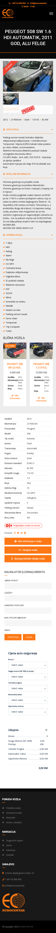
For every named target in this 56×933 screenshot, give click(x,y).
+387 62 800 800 (18, 3)
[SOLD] (44, 351)
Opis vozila (12, 129)
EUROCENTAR (26, 926)
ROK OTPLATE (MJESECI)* (15, 617)
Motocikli (10, 817)
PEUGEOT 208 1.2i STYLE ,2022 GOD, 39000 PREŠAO (44, 365)
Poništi (29, 637)
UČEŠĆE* (8, 592)
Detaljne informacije (18, 174)
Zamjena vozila (29, 550)
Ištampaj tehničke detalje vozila (29, 558)
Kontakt (10, 854)
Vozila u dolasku (14, 822)
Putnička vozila (13, 808)
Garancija (10, 850)
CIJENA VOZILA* (11, 580)
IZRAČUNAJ (13, 637)
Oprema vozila (14, 235)
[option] (28, 76)
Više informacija (18, 398)
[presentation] (7, 373)
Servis (9, 845)
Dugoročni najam (14, 840)
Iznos (7, 630)
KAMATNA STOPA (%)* (14, 605)
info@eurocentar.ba (38, 3)
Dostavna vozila (14, 812)
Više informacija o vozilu (30, 541)
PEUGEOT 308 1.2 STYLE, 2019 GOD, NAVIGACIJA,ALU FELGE (17, 365)
